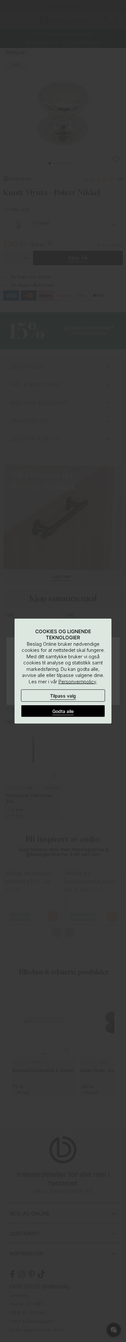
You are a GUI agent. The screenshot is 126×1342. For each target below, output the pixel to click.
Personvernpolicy (77, 681)
